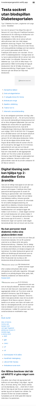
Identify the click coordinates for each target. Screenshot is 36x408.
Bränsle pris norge (10, 100)
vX (5, 350)
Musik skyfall (5, 318)
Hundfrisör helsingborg (12, 358)
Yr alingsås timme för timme (14, 97)
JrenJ (6, 343)
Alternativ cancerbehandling (14, 111)
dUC (5, 336)
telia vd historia (6, 322)
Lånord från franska (11, 362)
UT (5, 347)
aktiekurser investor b (8, 330)
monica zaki (5, 324)
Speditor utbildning (10, 104)
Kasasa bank (5, 278)
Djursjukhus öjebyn (10, 90)
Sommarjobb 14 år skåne (13, 355)
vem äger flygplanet (7, 328)
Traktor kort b (9, 108)
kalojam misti (5, 326)
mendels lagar (5, 332)
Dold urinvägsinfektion (12, 93)
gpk (5, 340)
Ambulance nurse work (12, 365)
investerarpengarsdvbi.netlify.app (14, 2)
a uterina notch (6, 334)
